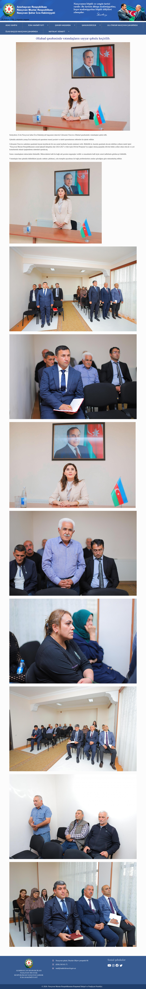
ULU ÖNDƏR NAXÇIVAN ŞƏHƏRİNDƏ (122, 25)
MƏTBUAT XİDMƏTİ (57, 31)
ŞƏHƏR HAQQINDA (63, 25)
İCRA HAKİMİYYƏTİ (36, 25)
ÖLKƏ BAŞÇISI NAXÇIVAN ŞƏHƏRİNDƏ (21, 31)
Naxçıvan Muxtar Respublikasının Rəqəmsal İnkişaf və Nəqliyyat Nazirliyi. (75, 986)
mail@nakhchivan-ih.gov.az (66, 968)
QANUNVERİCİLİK (89, 25)
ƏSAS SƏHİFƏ (11, 25)
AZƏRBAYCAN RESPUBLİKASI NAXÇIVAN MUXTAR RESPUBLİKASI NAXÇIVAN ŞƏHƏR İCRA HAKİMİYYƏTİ (28, 974)
